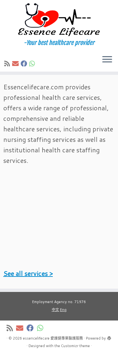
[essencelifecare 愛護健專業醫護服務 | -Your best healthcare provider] (59, 19)
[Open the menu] (107, 60)
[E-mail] (16, 63)
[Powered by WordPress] (109, 337)
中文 (55, 309)
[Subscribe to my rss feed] (8, 63)
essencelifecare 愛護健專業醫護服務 (53, 338)
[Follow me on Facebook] (25, 63)
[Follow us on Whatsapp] (33, 63)
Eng (63, 309)
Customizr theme (75, 345)
